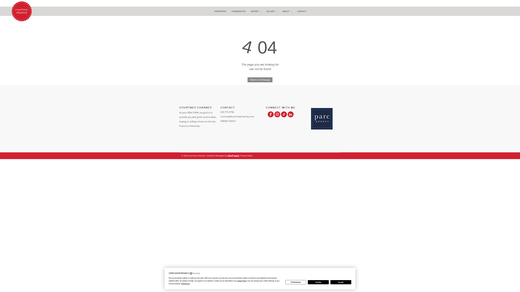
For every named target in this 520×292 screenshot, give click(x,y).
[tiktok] (284, 114)
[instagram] (277, 114)
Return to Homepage (260, 80)
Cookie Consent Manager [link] (178, 273)
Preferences (296, 282)
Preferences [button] (185, 284)
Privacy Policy (246, 155)
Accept (341, 282)
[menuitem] (220, 11)
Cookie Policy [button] (241, 281)
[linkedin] (291, 114)
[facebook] (271, 114)
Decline (318, 282)
